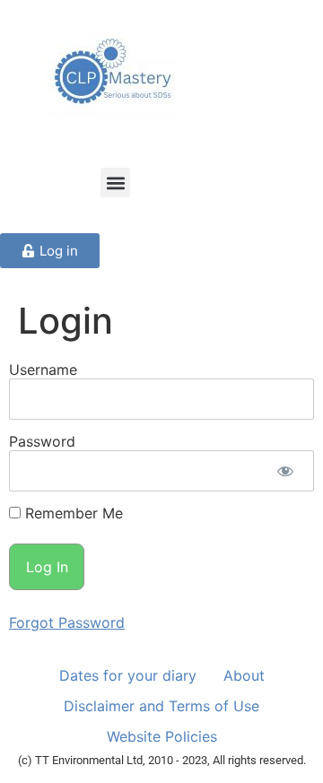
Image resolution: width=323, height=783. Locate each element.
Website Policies (162, 736)
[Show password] (285, 471)
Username (43, 369)
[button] (115, 182)
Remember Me (72, 513)
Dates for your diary (127, 675)
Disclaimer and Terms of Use (161, 706)
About (244, 675)
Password (42, 441)
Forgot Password (67, 622)
